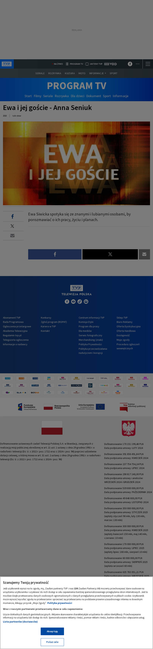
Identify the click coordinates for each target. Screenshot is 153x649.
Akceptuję (52, 631)
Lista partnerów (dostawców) (20, 621)
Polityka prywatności (59, 603)
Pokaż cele (52, 642)
